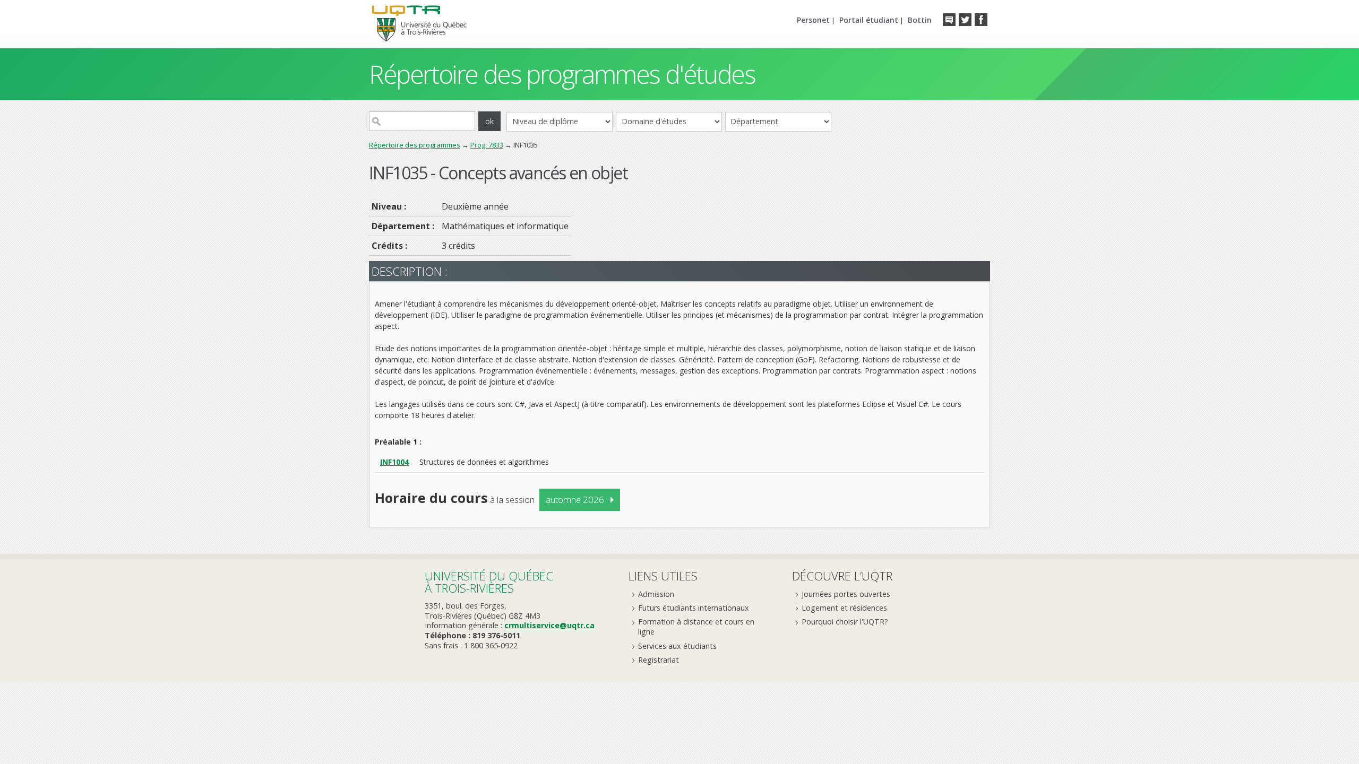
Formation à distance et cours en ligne (696, 627)
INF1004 (394, 462)
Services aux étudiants (677, 646)
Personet (813, 20)
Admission (656, 594)
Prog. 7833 (486, 145)
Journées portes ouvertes (846, 594)
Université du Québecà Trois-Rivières (489, 582)
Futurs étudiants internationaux (693, 608)
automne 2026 (575, 499)
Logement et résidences (844, 608)
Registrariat (658, 660)
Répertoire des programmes (414, 145)
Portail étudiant (868, 20)
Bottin (920, 20)
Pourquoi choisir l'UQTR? (845, 622)
